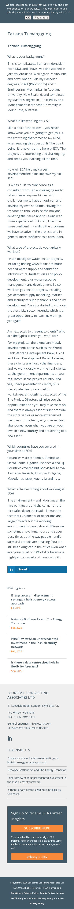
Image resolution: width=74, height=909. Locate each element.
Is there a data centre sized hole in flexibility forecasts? (35, 664)
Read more (41, 17)
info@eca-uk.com (40, 723)
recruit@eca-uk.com (36, 728)
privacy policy (37, 856)
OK (28, 17)
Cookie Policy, (47, 892)
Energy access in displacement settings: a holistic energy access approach (33, 599)
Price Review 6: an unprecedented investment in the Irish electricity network (34, 643)
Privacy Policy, (32, 892)
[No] (69, 12)
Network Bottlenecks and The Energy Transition (36, 621)
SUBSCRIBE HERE (37, 828)
